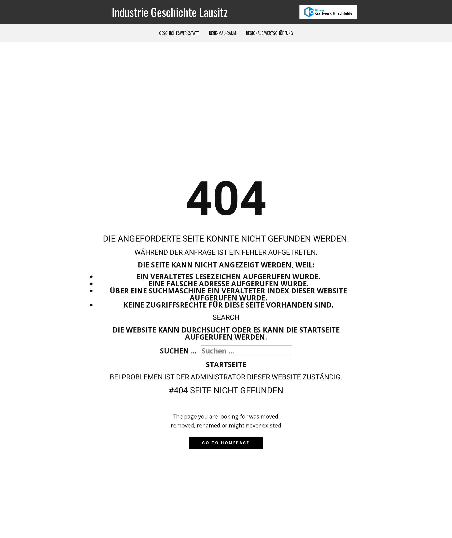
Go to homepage (226, 442)
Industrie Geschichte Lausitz (170, 12)
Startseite (226, 364)
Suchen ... (178, 351)
